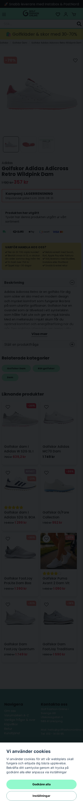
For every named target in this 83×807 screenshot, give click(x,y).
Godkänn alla (41, 784)
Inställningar (41, 795)
